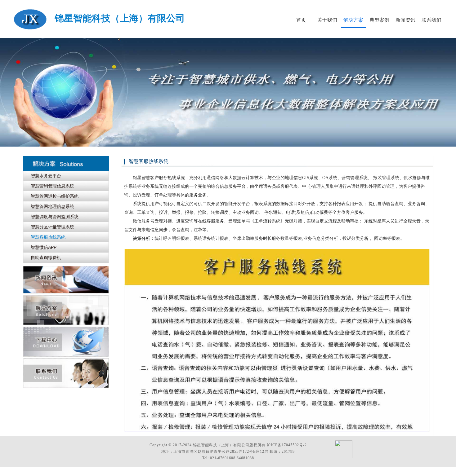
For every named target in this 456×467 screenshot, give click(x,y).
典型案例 (379, 20)
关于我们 (327, 20)
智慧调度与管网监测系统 (54, 216)
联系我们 (431, 20)
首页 (301, 20)
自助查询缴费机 (46, 257)
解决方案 (353, 20)
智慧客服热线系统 (48, 237)
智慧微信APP (43, 247)
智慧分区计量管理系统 (52, 226)
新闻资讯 (405, 20)
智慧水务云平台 (46, 175)
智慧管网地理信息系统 (52, 206)
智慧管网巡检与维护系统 (54, 196)
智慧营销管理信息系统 (52, 185)
